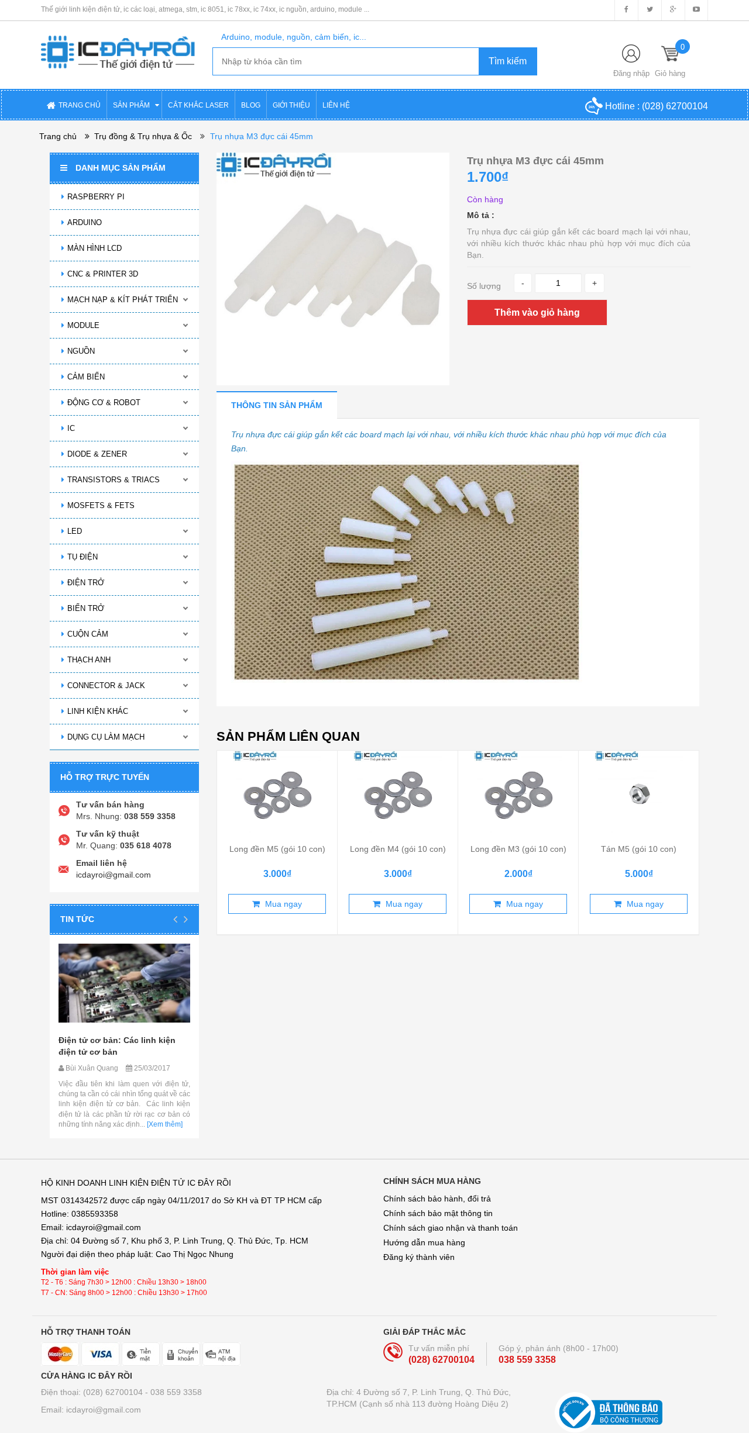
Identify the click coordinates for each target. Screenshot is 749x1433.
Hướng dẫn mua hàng (424, 1242)
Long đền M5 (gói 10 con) (277, 849)
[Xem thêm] (164, 1124)
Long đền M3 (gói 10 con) (518, 849)
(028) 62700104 (675, 106)
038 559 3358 (527, 1360)
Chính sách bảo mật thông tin (438, 1213)
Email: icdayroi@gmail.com (91, 1409)
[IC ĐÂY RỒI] (118, 44)
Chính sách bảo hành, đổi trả (437, 1198)
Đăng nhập (631, 73)
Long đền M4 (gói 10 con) (398, 849)
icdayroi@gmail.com (113, 874)
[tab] (277, 405)
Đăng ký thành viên (419, 1257)
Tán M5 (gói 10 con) (638, 849)
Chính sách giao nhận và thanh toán (450, 1227)
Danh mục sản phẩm (120, 167)
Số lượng (484, 286)
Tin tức (77, 919)
